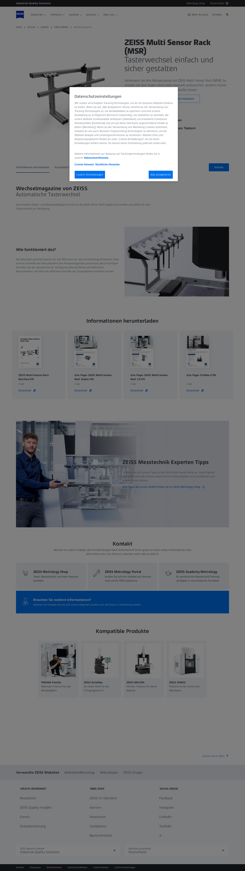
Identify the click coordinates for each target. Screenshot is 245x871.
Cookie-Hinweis (84, 164)
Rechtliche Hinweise (107, 164)
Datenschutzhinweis (96, 157)
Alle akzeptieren (160, 174)
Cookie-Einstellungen (89, 174)
